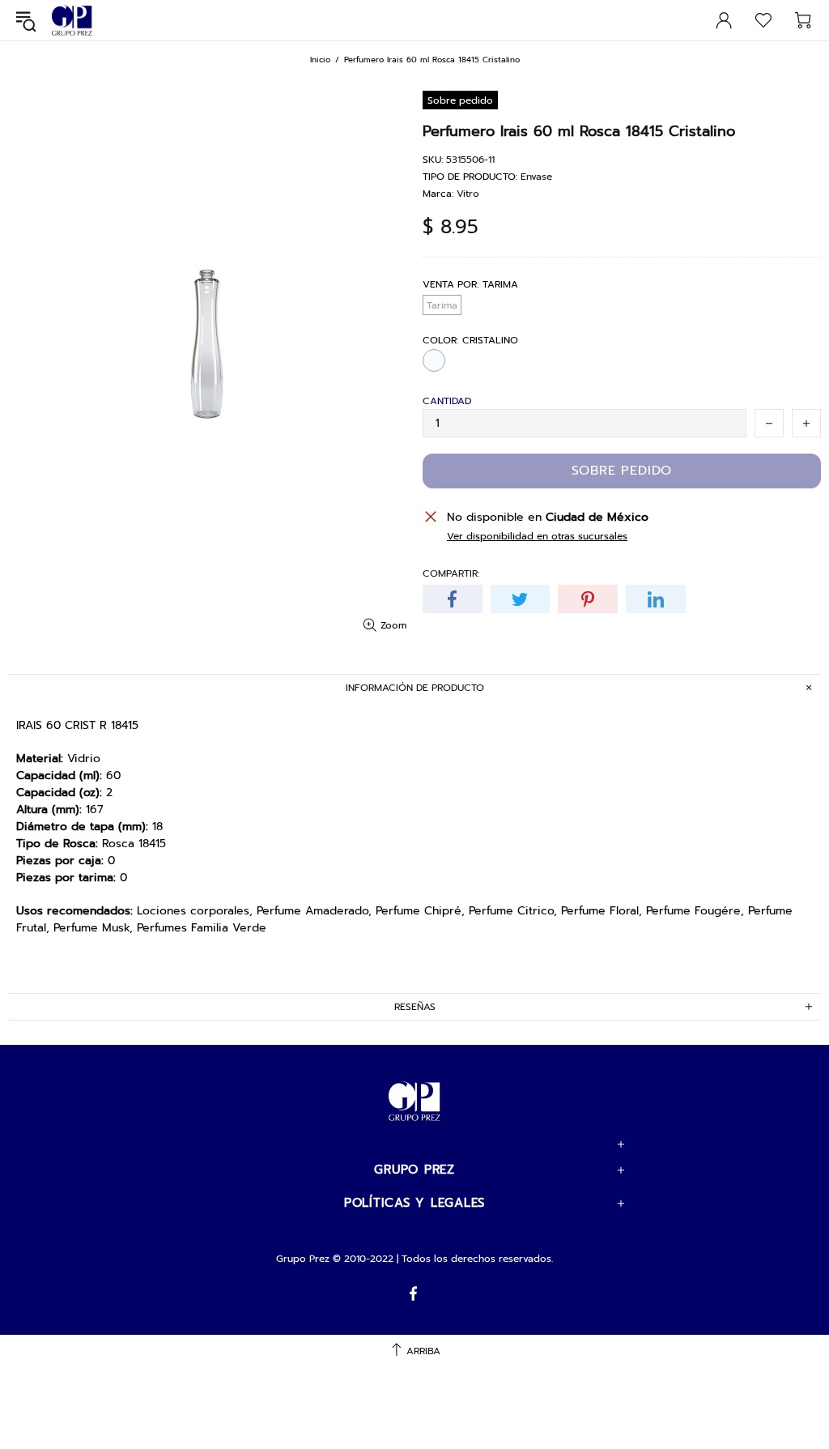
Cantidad (447, 400)
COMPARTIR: (451, 573)
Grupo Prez (72, 20)
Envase (536, 176)
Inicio (320, 59)
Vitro (468, 193)
